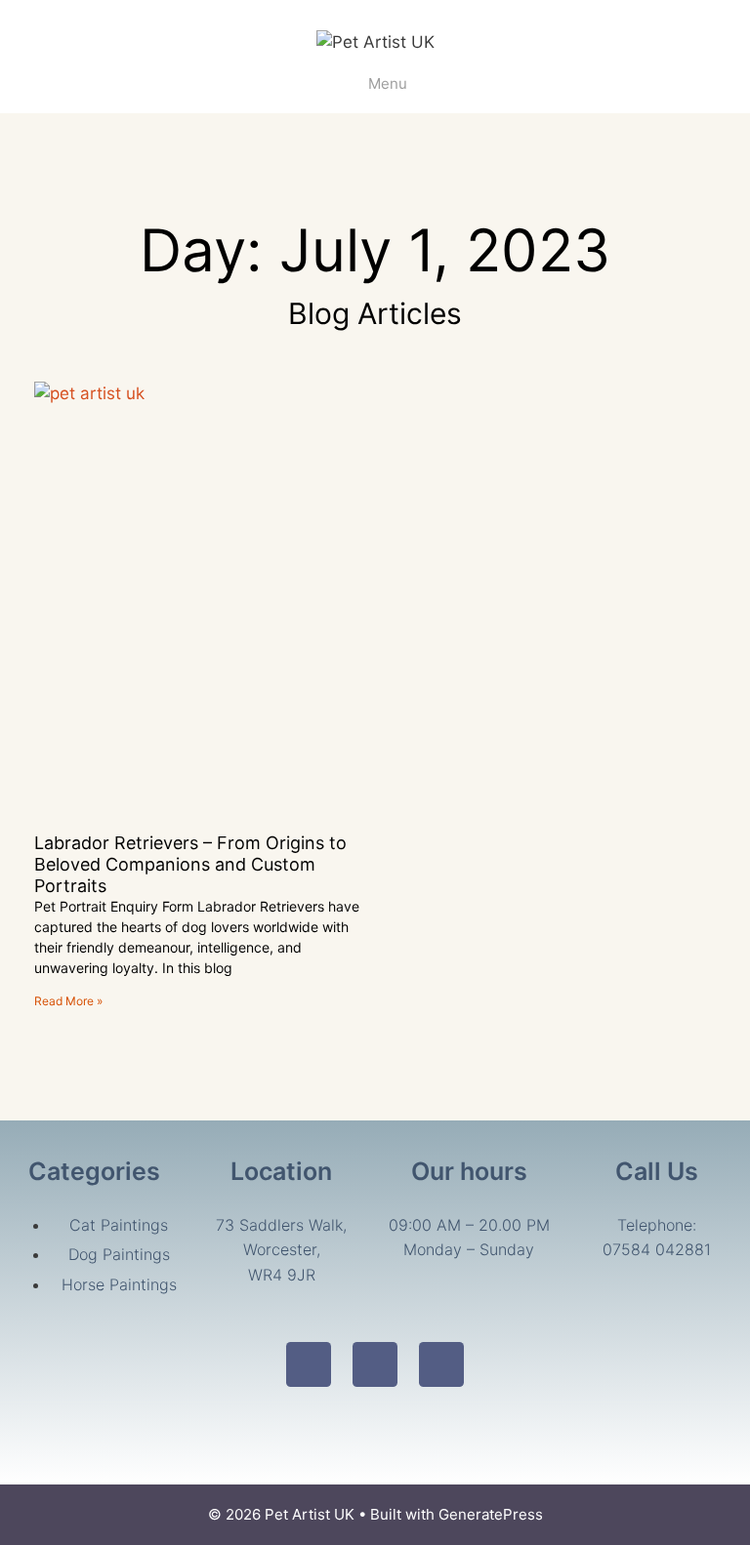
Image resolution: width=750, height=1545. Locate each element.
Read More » (68, 1001)
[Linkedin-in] (441, 1364)
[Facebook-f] (308, 1364)
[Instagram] (375, 1364)
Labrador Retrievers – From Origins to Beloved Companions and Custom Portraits (190, 864)
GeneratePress (490, 1514)
